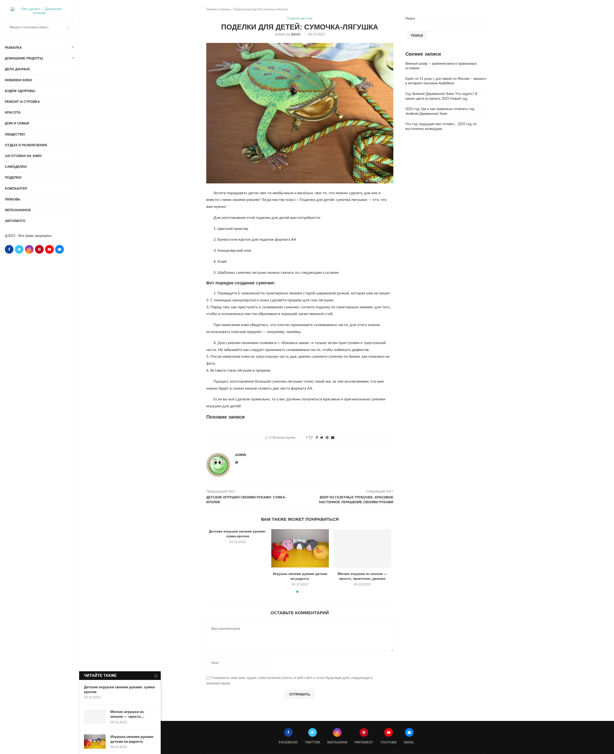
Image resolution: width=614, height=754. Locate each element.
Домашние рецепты (24, 58)
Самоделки (16, 167)
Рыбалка (13, 47)
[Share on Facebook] (317, 438)
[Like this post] (311, 438)
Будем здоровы (20, 91)
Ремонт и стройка (22, 102)
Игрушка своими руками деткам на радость (131, 739)
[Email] (59, 249)
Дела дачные (17, 69)
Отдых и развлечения (26, 145)
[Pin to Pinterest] (327, 438)
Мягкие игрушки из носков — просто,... (127, 714)
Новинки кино (18, 80)
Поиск (410, 18)
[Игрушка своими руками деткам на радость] (300, 548)
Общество (15, 134)
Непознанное (18, 210)
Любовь (12, 199)
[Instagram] (29, 249)
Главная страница (218, 9)
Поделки (13, 177)
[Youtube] (49, 249)
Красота (13, 112)
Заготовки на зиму (23, 156)
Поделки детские (300, 18)
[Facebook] (9, 249)
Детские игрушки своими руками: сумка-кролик (119, 689)
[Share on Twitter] (321, 438)
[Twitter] (19, 249)
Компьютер (16, 188)
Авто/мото (15, 221)
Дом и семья (17, 123)
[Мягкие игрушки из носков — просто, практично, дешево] (362, 548)
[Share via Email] (332, 438)
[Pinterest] (39, 249)
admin (296, 34)
